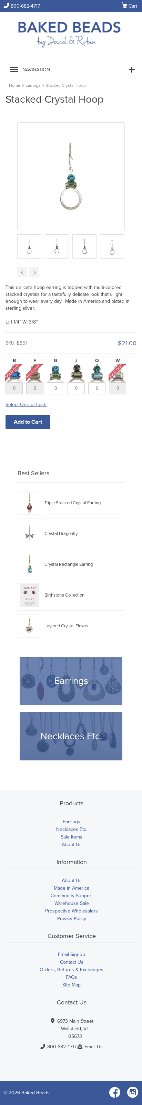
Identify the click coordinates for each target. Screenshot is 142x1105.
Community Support (72, 896)
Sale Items (71, 837)
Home (14, 85)
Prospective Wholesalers (71, 911)
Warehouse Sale (71, 903)
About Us (72, 845)
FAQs (71, 977)
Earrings (33, 85)
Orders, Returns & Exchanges (71, 970)
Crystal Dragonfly (61, 533)
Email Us (93, 1047)
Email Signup (71, 954)
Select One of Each (26, 405)
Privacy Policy (71, 918)
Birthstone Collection (64, 595)
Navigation (36, 70)
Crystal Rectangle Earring (68, 564)
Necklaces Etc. (71, 736)
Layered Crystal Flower (66, 626)
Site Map (71, 985)
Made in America (71, 888)
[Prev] (22, 272)
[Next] (34, 272)
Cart (129, 6)
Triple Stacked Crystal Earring (72, 503)
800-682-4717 (21, 6)
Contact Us (71, 962)
